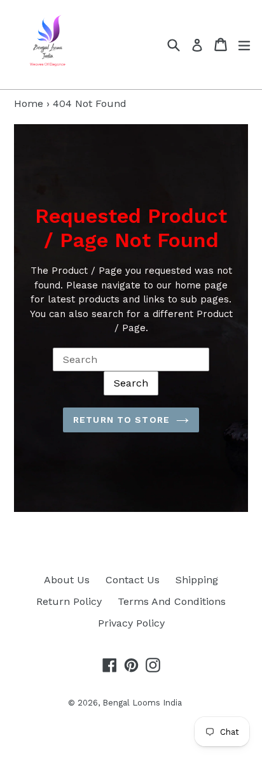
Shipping (197, 580)
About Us (67, 580)
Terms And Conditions (172, 601)
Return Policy (69, 601)
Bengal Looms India (142, 702)
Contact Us (133, 580)
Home (28, 103)
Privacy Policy (131, 623)
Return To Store (121, 420)
